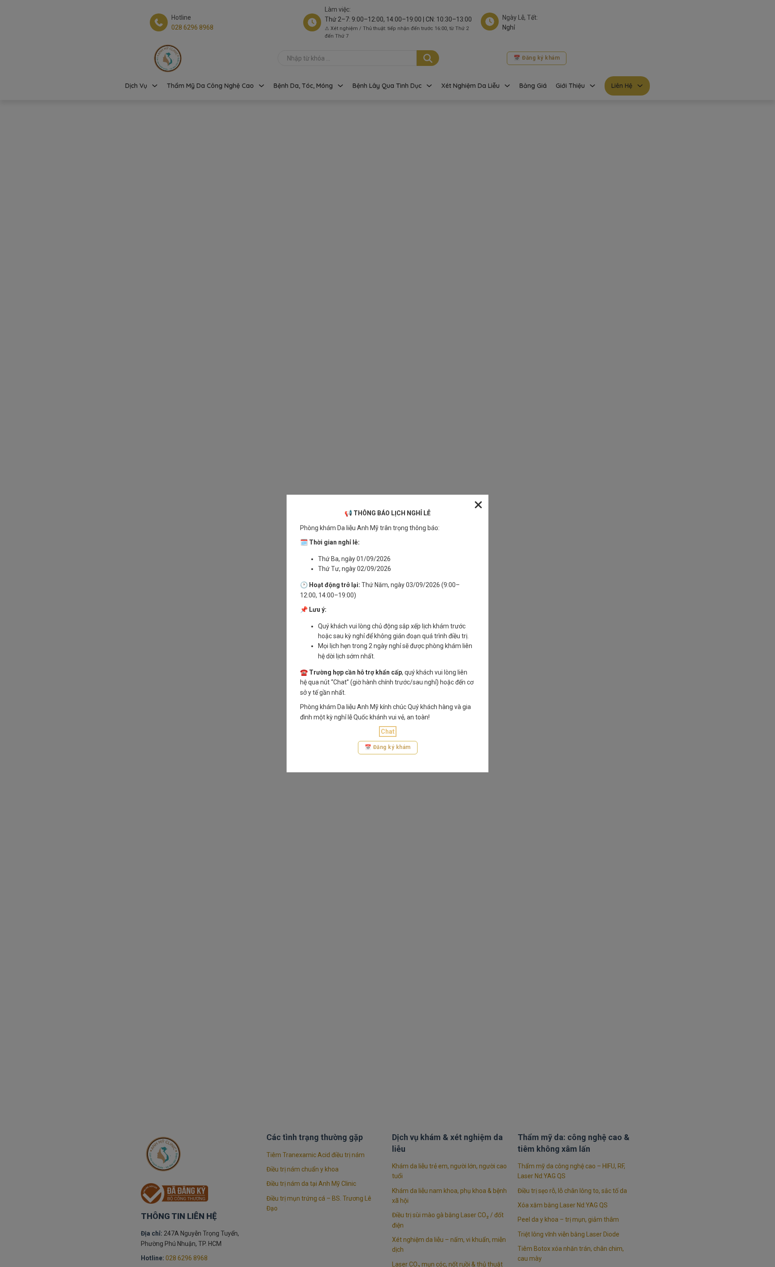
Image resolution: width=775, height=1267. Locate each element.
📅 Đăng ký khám (388, 747)
